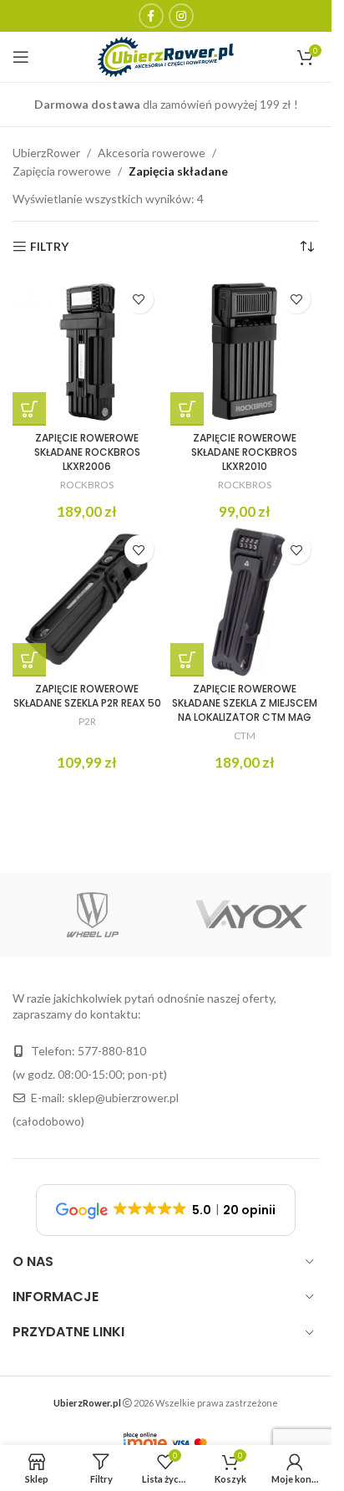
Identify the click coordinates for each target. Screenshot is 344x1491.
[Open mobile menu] (21, 57)
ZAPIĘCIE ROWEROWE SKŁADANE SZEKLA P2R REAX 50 (87, 696)
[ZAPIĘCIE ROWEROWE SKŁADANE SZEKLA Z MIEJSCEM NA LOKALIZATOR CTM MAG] (245, 602)
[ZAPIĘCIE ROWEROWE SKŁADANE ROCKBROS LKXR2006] (87, 351)
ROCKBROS (87, 484)
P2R (87, 721)
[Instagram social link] (181, 15)
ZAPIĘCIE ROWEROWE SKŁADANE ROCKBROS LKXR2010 (244, 452)
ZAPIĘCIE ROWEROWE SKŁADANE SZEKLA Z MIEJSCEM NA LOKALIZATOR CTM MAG (244, 703)
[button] (29, 409)
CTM (244, 735)
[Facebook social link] (151, 15)
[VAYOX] (251, 915)
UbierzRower (46, 153)
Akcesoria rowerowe (151, 153)
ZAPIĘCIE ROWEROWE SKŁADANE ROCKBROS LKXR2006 (87, 452)
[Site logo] (166, 56)
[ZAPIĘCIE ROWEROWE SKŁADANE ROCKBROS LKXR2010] (245, 351)
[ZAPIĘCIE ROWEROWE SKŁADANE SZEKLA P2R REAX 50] (87, 602)
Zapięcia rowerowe (62, 171)
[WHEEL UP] (92, 915)
